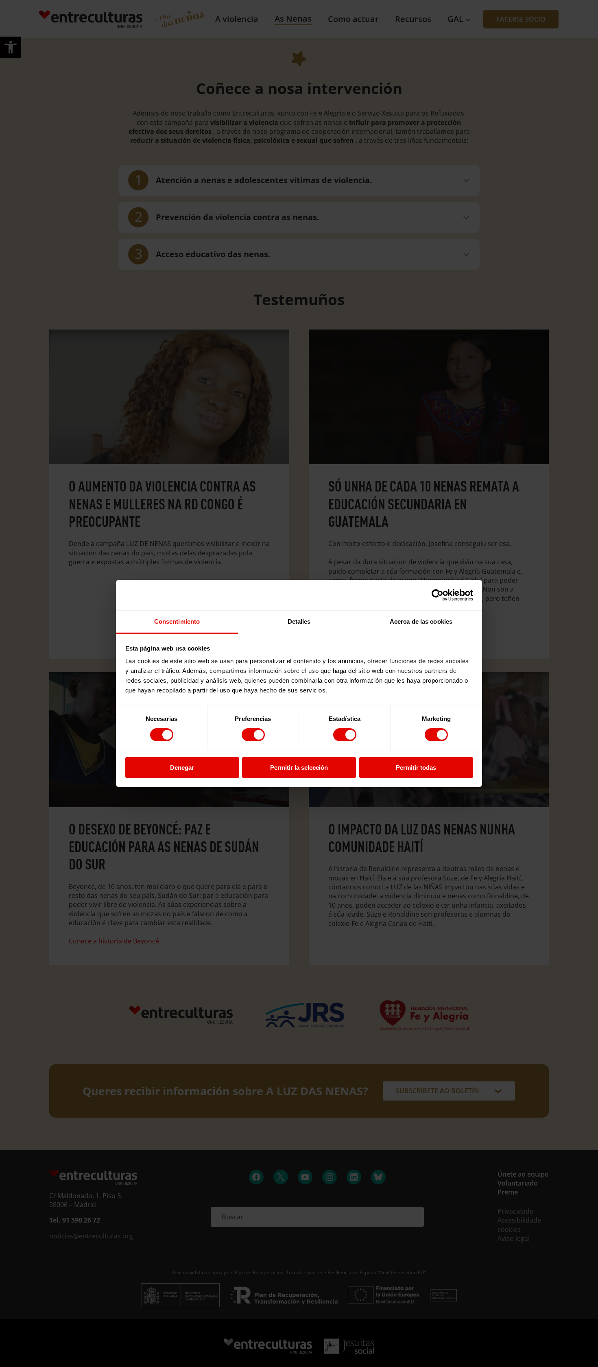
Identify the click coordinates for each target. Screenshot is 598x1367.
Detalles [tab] (299, 621)
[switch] (253, 734)
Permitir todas (416, 767)
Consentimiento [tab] (177, 621)
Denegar (182, 767)
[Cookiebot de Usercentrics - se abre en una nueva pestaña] (437, 595)
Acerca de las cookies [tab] (421, 621)
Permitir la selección (299, 767)
